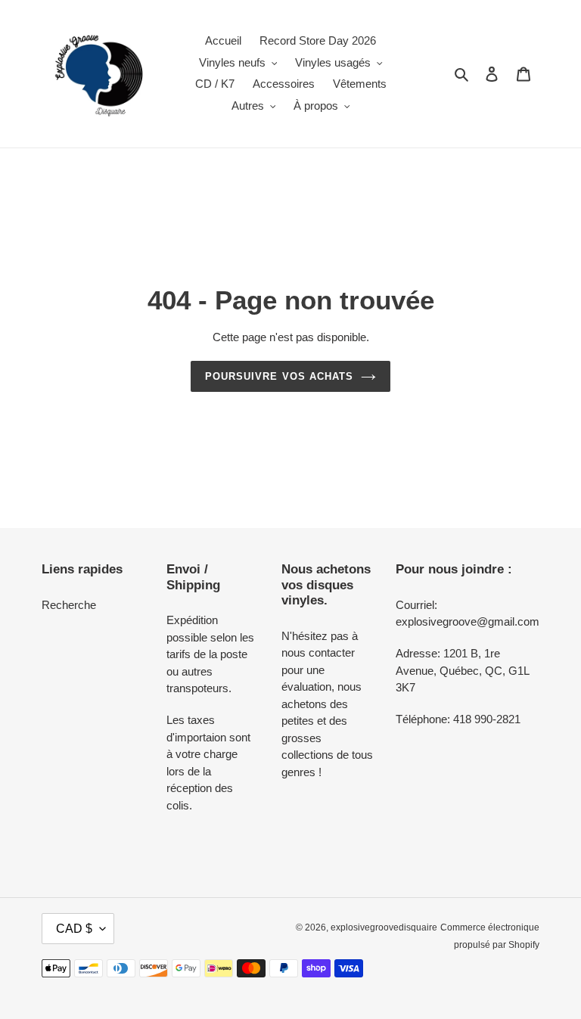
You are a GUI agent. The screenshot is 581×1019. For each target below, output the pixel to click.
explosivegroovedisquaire (384, 927)
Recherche (69, 604)
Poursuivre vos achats (279, 376)
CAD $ (74, 928)
